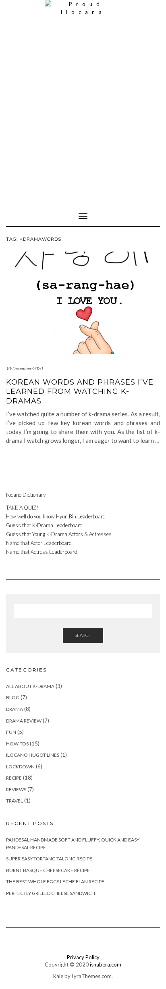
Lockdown (20, 767)
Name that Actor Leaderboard (39, 543)
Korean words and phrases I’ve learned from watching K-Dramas (80, 391)
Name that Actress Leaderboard (41, 552)
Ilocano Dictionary (26, 494)
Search (83, 635)
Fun (11, 732)
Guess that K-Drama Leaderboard (44, 525)
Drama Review (24, 721)
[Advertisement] (83, 107)
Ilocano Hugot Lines (32, 755)
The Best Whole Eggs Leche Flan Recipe (55, 881)
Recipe (14, 778)
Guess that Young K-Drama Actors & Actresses (59, 534)
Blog (12, 697)
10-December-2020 (24, 368)
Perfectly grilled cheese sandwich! (51, 893)
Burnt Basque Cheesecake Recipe (48, 870)
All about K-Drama (30, 686)
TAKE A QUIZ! (22, 507)
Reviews (16, 789)
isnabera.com (105, 964)
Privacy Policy (83, 957)
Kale (58, 976)
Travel (14, 801)
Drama (14, 709)
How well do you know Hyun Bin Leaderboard (56, 516)
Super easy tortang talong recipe (49, 859)
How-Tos (17, 744)
